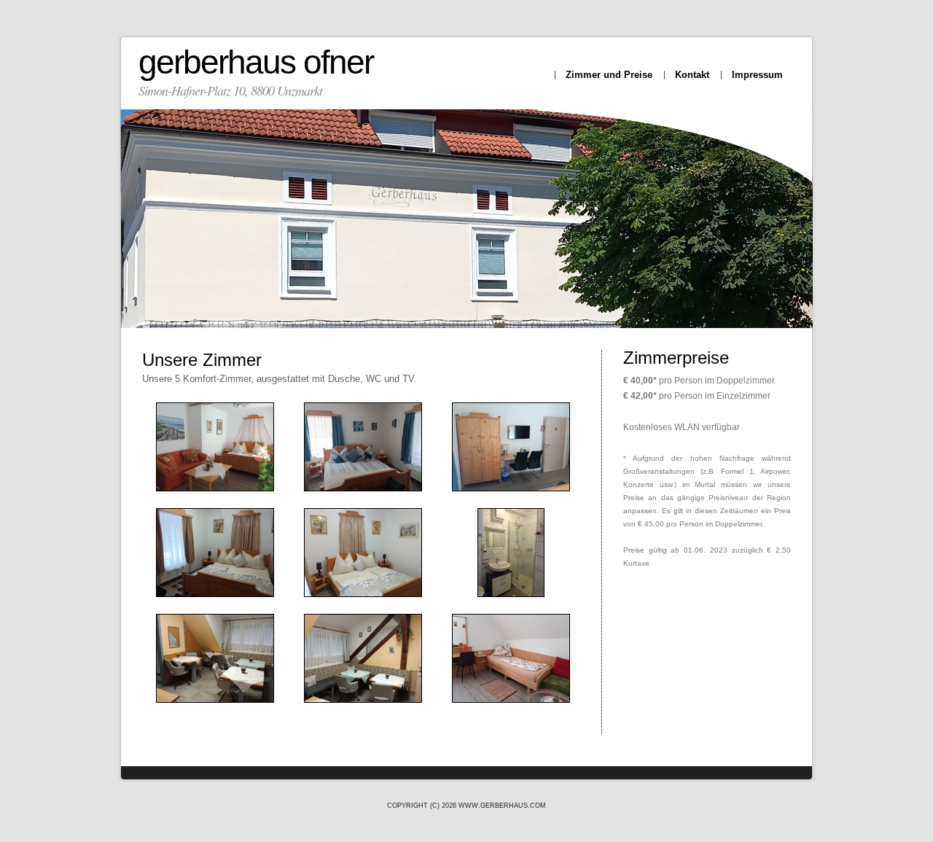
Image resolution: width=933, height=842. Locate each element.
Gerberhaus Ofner (255, 62)
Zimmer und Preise (609, 74)
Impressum (757, 74)
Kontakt (692, 74)
